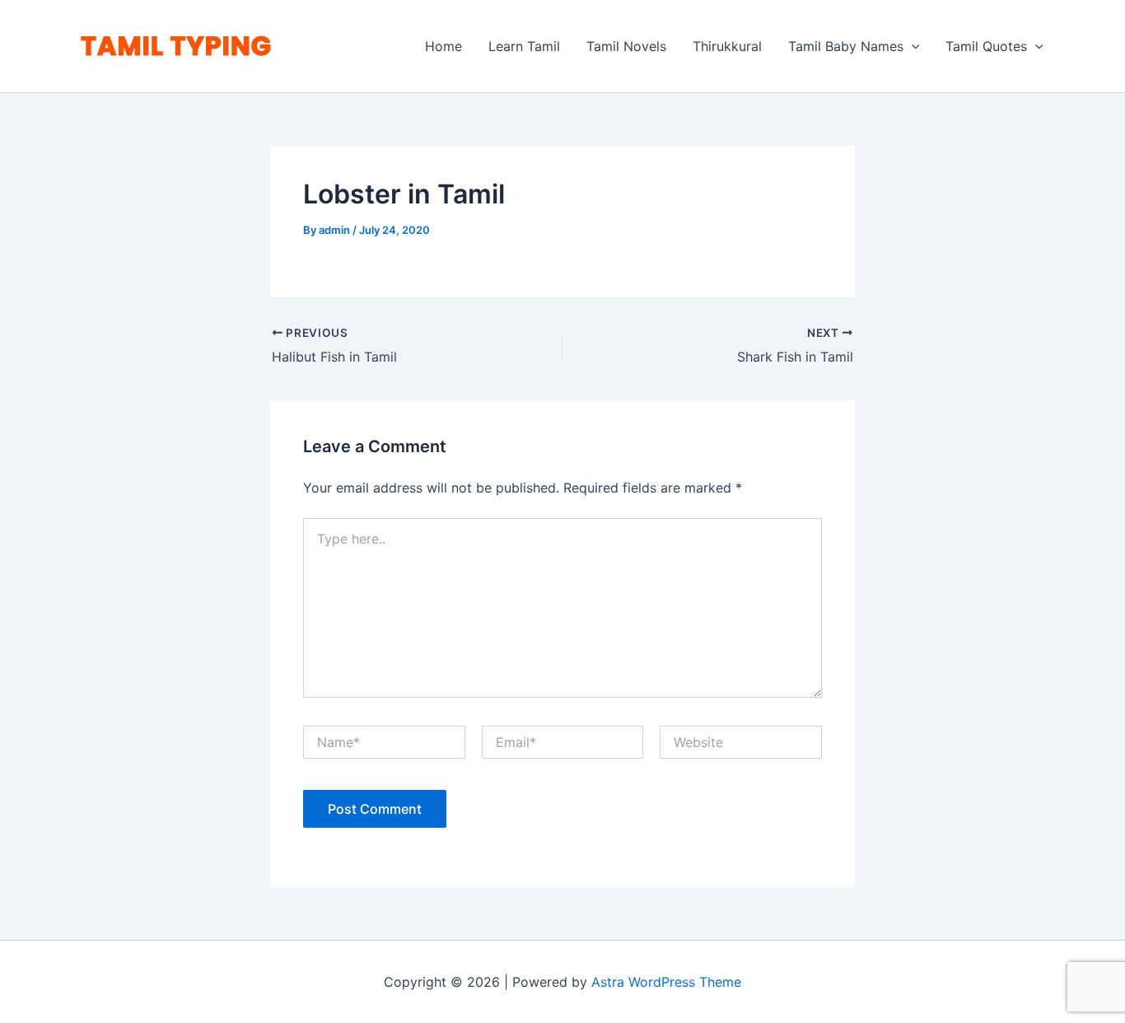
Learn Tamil (524, 46)
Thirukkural (727, 46)
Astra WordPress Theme (666, 982)
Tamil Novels (626, 46)
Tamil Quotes (986, 46)
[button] (911, 46)
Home (443, 46)
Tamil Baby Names (845, 46)
